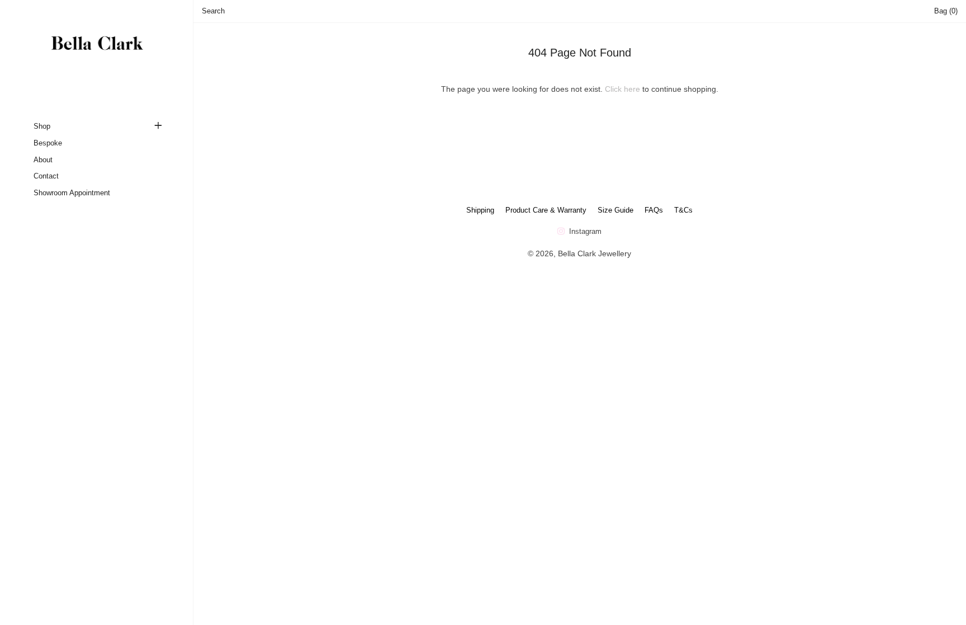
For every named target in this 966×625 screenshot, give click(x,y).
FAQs (654, 210)
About (43, 160)
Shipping (480, 210)
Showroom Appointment (72, 193)
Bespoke (48, 143)
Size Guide (615, 210)
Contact (46, 176)
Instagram (584, 231)
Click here (622, 88)
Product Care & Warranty (545, 210)
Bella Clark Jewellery (594, 253)
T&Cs (683, 210)
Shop (42, 126)
